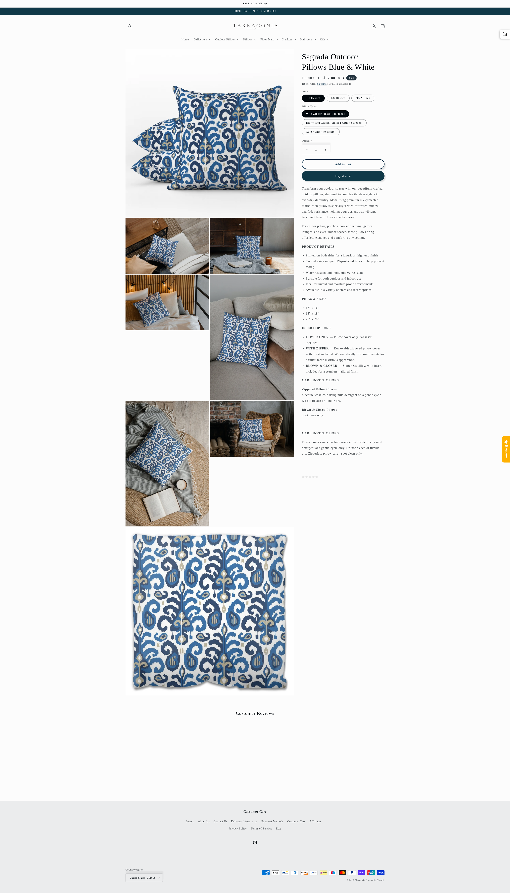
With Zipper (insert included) (325, 113)
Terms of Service (261, 828)
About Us (204, 821)
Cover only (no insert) (320, 131)
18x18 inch (338, 98)
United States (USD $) (142, 877)
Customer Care (296, 821)
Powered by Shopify (375, 880)
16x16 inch (313, 98)
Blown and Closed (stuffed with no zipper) (334, 122)
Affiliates (315, 821)
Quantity (307, 140)
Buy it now (343, 176)
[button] (130, 26)
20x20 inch (363, 98)
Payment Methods (272, 821)
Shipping (322, 83)
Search (190, 821)
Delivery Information (244, 821)
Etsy (278, 828)
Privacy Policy (238, 828)
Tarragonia (360, 880)
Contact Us (220, 821)
